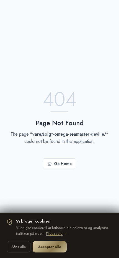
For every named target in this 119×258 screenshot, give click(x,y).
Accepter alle (49, 246)
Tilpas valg (54, 233)
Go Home (63, 163)
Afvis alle (18, 246)
